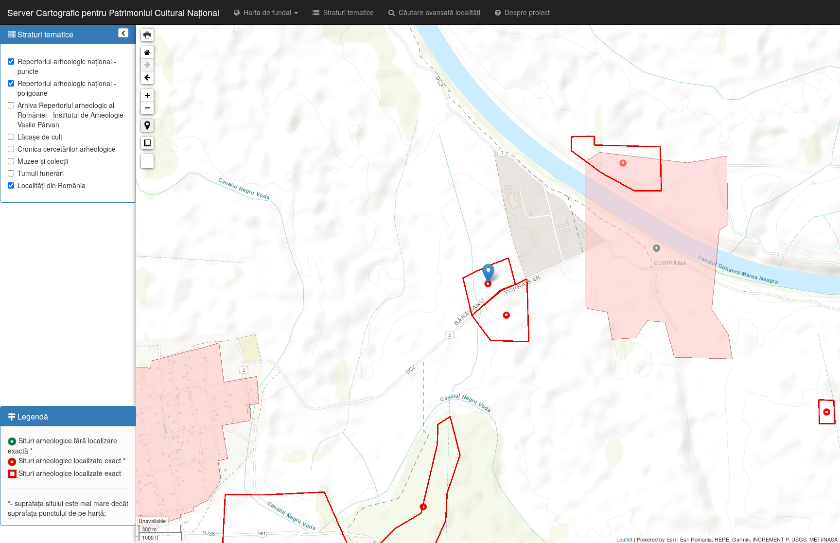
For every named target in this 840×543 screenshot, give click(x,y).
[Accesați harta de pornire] (147, 52)
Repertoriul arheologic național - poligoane (67, 88)
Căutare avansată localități (437, 12)
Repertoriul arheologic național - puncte (67, 66)
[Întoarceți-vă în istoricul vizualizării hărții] (147, 77)
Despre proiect (525, 12)
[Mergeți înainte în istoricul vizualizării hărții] (147, 65)
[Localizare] (147, 125)
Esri (671, 539)
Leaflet (624, 539)
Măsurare (147, 143)
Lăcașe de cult (40, 136)
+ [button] (147, 95)
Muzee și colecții (43, 161)
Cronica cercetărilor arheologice (67, 149)
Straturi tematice (346, 12)
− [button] (147, 108)
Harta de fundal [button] (266, 12)
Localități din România (52, 185)
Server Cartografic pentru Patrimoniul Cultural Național (113, 12)
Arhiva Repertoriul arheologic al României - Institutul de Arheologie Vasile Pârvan (70, 114)
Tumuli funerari (41, 173)
